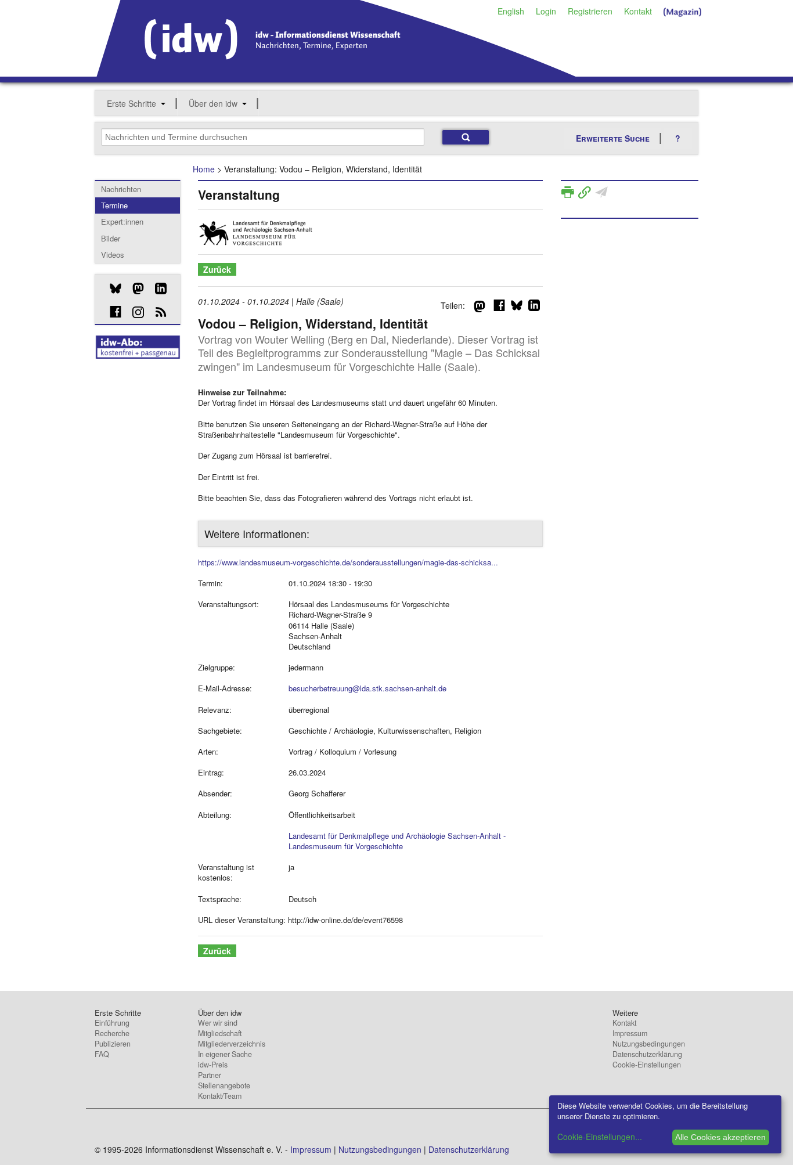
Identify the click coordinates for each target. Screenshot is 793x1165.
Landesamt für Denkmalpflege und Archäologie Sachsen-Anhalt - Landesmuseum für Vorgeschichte (397, 841)
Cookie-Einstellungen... (599, 1136)
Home (204, 169)
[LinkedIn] (156, 288)
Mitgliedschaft (219, 1033)
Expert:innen (122, 221)
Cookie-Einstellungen (646, 1064)
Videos (112, 254)
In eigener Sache (225, 1054)
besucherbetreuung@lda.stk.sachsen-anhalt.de (367, 688)
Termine (114, 205)
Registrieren (590, 11)
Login (546, 11)
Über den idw (213, 103)
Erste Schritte (131, 103)
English (511, 11)
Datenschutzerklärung (647, 1054)
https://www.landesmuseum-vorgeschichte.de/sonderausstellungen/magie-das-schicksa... (348, 562)
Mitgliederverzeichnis (231, 1043)
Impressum (629, 1033)
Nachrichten (121, 188)
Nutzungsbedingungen (648, 1043)
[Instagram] (134, 312)
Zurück (217, 269)
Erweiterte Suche (613, 138)
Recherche (112, 1033)
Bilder (110, 238)
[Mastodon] (134, 288)
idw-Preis (213, 1064)
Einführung (112, 1023)
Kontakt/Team (219, 1096)
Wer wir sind (217, 1023)
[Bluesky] (111, 288)
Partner (209, 1075)
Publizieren (113, 1043)
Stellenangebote (224, 1085)
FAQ (102, 1054)
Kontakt (638, 11)
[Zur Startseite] (336, 72)
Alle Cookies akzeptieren (720, 1137)
